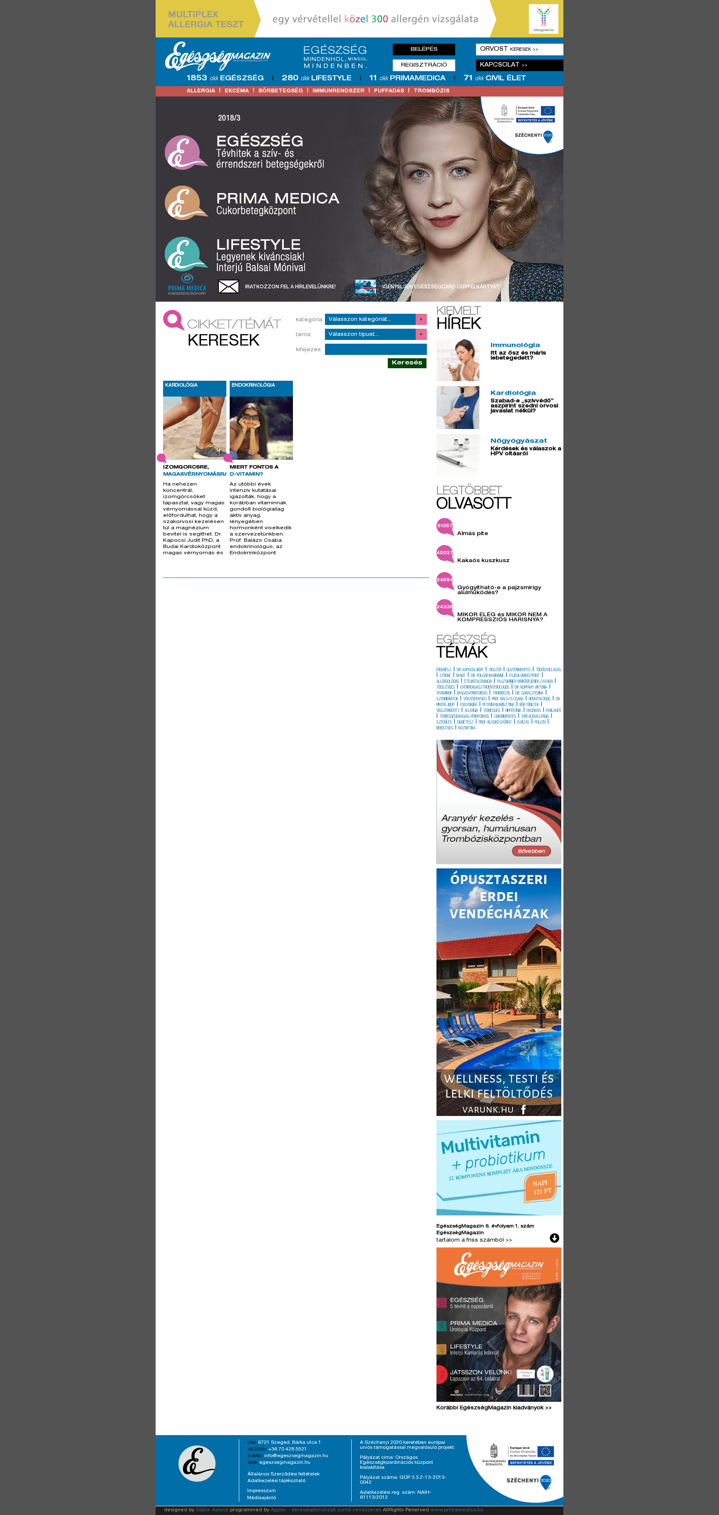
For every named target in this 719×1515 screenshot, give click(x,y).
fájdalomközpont (524, 676)
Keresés (407, 363)
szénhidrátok (447, 699)
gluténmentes (519, 670)
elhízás (523, 723)
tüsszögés (445, 688)
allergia (201, 91)
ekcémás (534, 711)
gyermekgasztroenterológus (484, 688)
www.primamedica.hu (457, 1510)
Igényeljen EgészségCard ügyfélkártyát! (441, 287)
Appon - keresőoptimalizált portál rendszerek (326, 1510)
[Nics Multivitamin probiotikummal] (498, 1214)
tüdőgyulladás (548, 670)
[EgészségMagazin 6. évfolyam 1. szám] (498, 1326)
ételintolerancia (478, 682)
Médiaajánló (261, 1497)
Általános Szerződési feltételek (284, 1474)
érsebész (443, 670)
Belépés (424, 49)
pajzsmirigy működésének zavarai (525, 682)
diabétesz (465, 723)
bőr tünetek (529, 705)
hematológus (539, 699)
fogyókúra (468, 705)
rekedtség (444, 729)
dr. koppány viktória (531, 688)
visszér (495, 670)
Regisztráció (424, 65)
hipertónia (513, 711)
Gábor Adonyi (212, 1510)
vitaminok (444, 694)
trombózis (431, 91)
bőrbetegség (280, 91)
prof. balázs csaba (507, 699)
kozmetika (467, 729)
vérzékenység (475, 699)
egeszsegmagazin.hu (284, 1462)
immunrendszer (338, 91)
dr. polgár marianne (487, 676)
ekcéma (237, 91)
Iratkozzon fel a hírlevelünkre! (290, 287)
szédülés (444, 723)
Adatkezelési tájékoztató (276, 1480)
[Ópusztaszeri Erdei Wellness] (498, 1115)
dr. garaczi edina (529, 694)
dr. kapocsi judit (470, 670)
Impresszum (261, 1490)
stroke (445, 676)
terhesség (491, 711)
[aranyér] (498, 863)
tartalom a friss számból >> (474, 1240)
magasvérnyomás (472, 694)
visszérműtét (447, 711)
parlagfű (553, 711)
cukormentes (505, 717)
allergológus (447, 682)
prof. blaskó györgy (495, 723)
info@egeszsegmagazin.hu (296, 1455)
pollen (540, 723)
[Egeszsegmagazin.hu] (269, 56)
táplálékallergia (535, 717)
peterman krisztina (498, 705)
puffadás (389, 91)
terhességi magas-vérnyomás (464, 717)
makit (461, 676)
